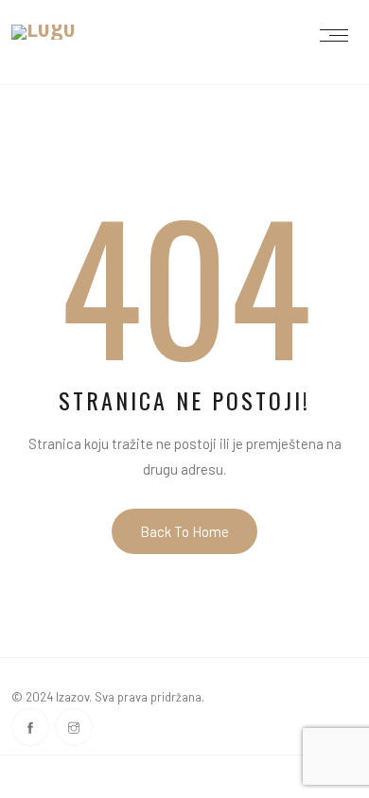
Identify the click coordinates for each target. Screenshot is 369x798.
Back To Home (184, 531)
